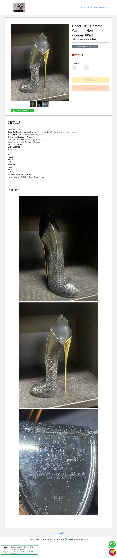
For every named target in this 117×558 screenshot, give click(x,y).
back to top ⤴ (58, 533)
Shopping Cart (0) (104, 8)
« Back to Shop (84, 8)
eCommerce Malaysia (81, 539)
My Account (94, 8)
